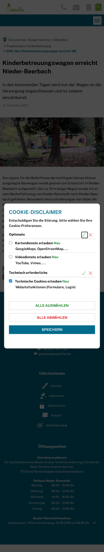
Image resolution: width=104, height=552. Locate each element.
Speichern (52, 329)
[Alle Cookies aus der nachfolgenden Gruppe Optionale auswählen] (85, 235)
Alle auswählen (52, 305)
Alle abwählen (52, 317)
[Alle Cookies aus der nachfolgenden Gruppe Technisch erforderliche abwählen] (91, 273)
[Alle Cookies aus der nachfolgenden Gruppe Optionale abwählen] (91, 235)
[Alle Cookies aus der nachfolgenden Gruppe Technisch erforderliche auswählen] (85, 273)
